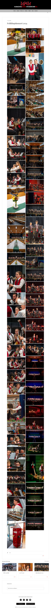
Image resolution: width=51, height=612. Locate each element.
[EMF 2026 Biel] (9, 567)
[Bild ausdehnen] (16, 42)
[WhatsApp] (21, 600)
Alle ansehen (47, 561)
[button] (47, 12)
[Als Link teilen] (7, 552)
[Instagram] (24, 600)
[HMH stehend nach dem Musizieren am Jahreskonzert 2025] (41, 567)
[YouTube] (30, 600)
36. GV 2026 (22, 573)
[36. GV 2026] (25, 567)
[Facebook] (27, 600)
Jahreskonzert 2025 (39, 573)
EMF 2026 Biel (6, 573)
